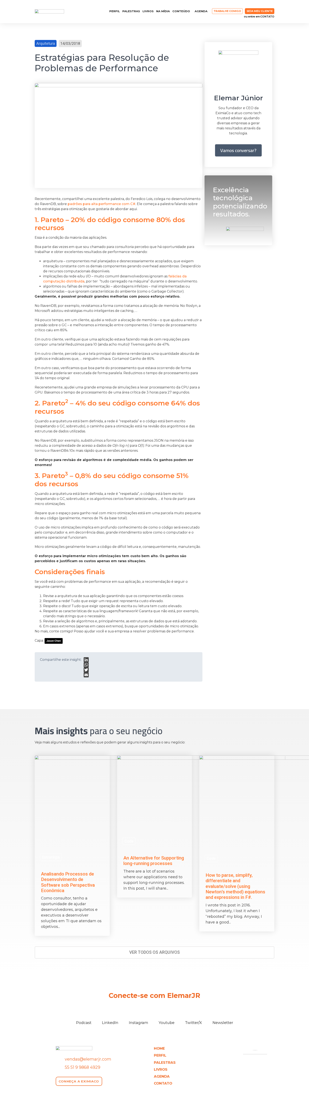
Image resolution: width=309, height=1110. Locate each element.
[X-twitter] (92, 11)
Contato (163, 1083)
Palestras (131, 11)
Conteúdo (181, 11)
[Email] (86, 674)
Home (159, 1048)
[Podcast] (83, 1014)
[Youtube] (85, 11)
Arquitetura (45, 43)
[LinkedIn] (86, 659)
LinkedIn (110, 1022)
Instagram (138, 1022)
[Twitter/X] (193, 1014)
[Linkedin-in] (70, 11)
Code (128, 841)
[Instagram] (77, 11)
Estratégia (51, 857)
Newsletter (223, 1022)
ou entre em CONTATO (259, 16)
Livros (148, 11)
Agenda (201, 11)
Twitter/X (193, 1022)
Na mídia (163, 11)
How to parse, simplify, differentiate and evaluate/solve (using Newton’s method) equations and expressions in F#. (235, 886)
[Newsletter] (223, 1014)
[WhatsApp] (86, 664)
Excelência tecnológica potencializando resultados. (240, 202)
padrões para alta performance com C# (101, 204)
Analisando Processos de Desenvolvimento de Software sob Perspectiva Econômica (68, 882)
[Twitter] (86, 669)
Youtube (166, 1022)
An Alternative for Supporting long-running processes (153, 860)
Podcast (83, 1022)
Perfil (114, 11)
